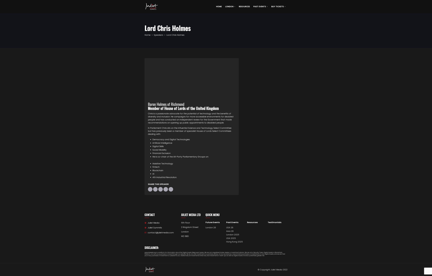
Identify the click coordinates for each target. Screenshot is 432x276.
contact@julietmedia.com (161, 232)
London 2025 (232, 234)
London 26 (211, 227)
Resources (244, 6)
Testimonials (274, 222)
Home (219, 6)
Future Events (213, 222)
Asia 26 (230, 231)
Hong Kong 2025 (234, 241)
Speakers (158, 35)
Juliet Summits (155, 227)
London (229, 6)
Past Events (259, 6)
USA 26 (229, 227)
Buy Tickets (277, 6)
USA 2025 (231, 238)
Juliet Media (154, 222)
